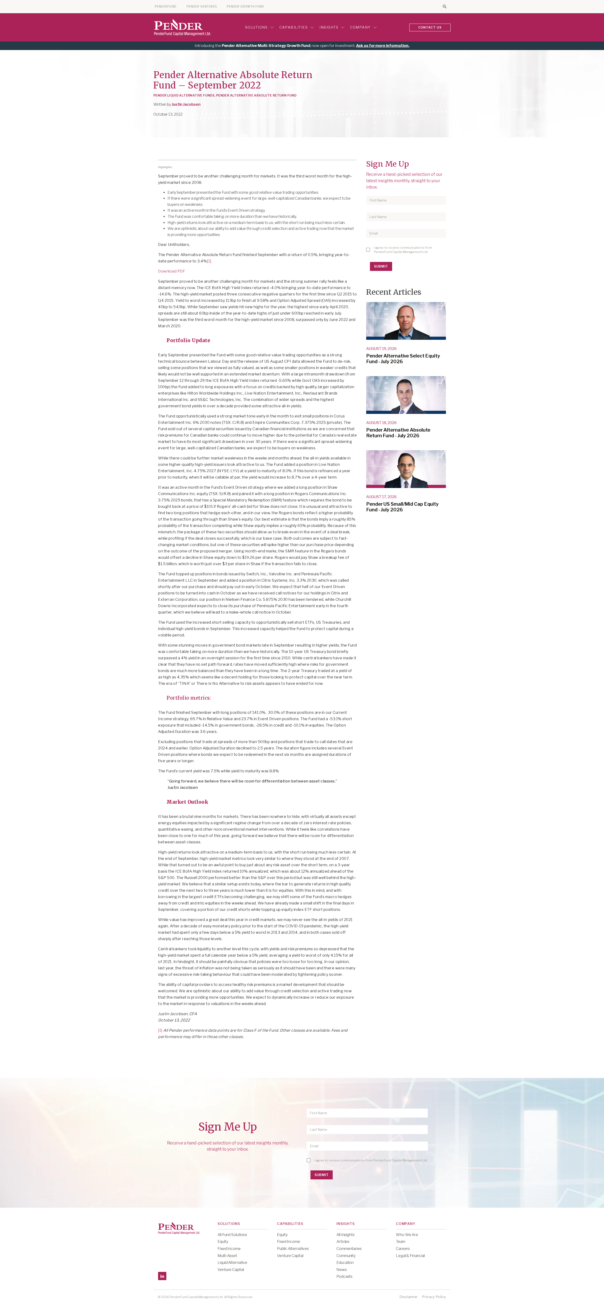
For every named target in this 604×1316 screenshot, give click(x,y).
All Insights (345, 1234)
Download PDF (171, 271)
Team (400, 1241)
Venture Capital (231, 1269)
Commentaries (349, 1248)
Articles (342, 1241)
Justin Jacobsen (186, 104)
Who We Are (407, 1234)
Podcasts (344, 1276)
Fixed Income (229, 1248)
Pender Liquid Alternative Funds (183, 95)
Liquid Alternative (232, 1262)
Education (345, 1262)
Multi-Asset (227, 1255)
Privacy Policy (434, 1297)
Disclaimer (408, 1297)
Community (346, 1255)
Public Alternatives (293, 1248)
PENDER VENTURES (202, 6)
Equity (223, 1241)
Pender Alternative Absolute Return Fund (256, 95)
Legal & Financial (410, 1255)
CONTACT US (430, 27)
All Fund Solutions (232, 1234)
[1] (209, 261)
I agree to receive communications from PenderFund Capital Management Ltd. (403, 250)
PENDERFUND (165, 6)
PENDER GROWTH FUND (245, 6)
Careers (403, 1248)
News (341, 1269)
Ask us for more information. (382, 45)
